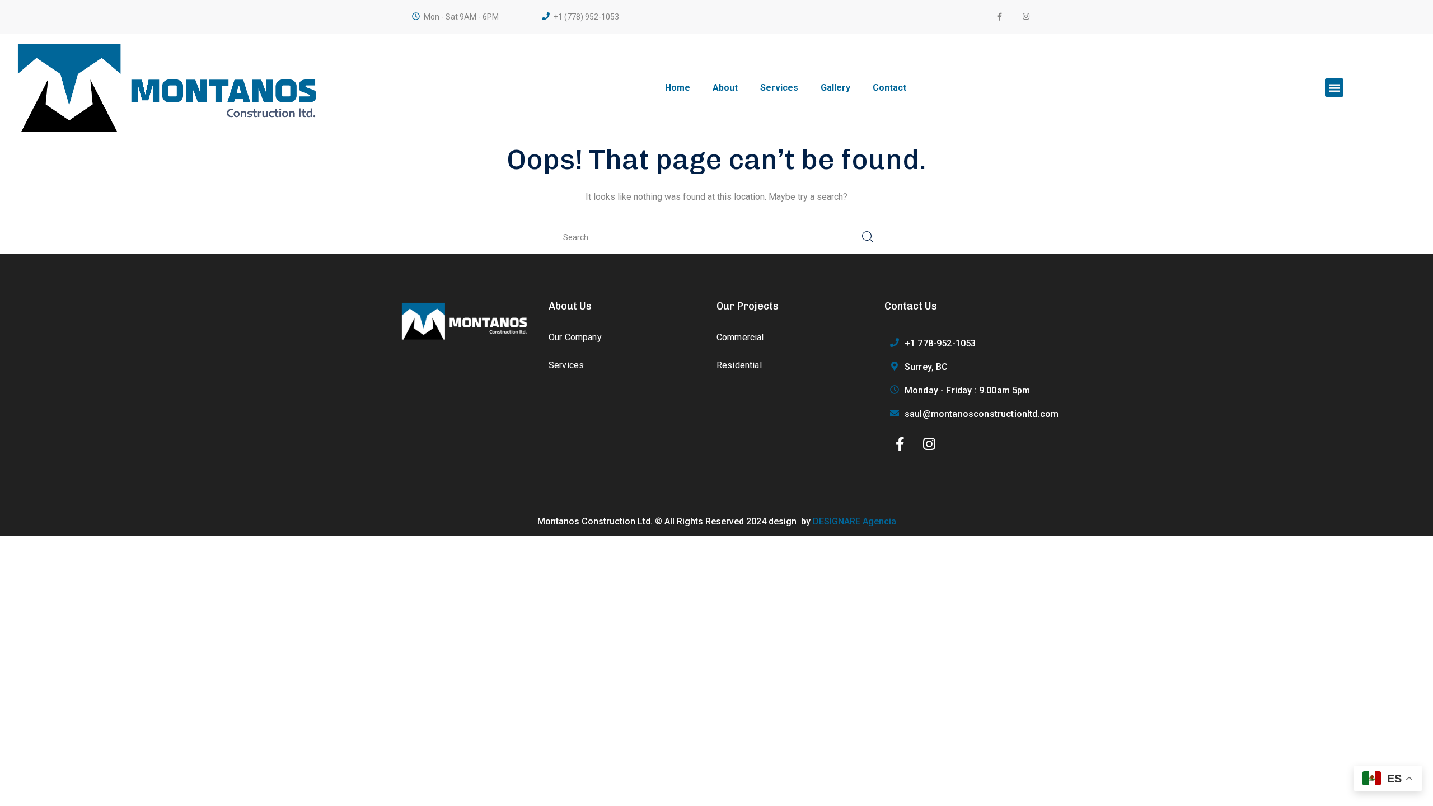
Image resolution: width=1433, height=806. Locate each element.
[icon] (1027, 17)
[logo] (465, 320)
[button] (1334, 87)
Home (677, 87)
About (725, 87)
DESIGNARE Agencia (854, 521)
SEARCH (868, 237)
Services (779, 87)
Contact (889, 87)
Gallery (835, 87)
